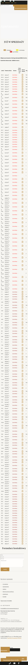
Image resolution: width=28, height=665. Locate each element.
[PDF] (22, 75)
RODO (19, 638)
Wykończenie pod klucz (8, 591)
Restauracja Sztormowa (21, 8)
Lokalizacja (5, 594)
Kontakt (4, 596)
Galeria (4, 589)
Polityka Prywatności (12, 638)
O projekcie (5, 584)
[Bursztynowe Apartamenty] (8, 2)
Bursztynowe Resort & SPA (11, 660)
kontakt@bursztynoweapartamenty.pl (10, 608)
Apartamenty (6, 586)
